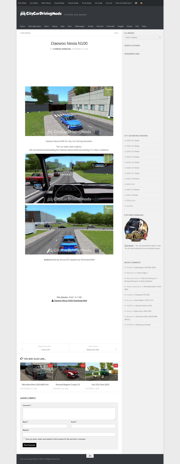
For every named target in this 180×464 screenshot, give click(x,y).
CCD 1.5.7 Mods (132, 173)
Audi (62, 26)
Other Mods (46, 3)
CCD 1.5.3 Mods (132, 151)
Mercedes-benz (34, 26)
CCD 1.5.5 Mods (132, 162)
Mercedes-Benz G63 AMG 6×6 (35, 385)
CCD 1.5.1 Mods (132, 140)
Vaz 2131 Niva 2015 (100, 385)
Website (26, 430)
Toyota (54, 26)
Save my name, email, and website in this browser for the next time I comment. (56, 439)
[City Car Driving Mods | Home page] (41, 13)
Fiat (137, 26)
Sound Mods (59, 3)
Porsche (100, 26)
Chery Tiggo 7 (142, 273)
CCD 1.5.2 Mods (132, 146)
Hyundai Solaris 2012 (143, 306)
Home (22, 26)
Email (74, 422)
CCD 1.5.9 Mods (132, 190)
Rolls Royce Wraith (143, 325)
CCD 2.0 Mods (132, 195)
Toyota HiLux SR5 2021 (142, 311)
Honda (90, 26)
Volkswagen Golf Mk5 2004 (145, 267)
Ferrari (129, 26)
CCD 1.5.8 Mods (132, 179)
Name (25, 422)
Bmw (46, 26)
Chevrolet (110, 26)
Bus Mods (22, 3)
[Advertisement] (69, 69)
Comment (27, 405)
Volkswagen (79, 26)
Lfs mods (98, 3)
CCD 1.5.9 (130, 184)
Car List (109, 3)
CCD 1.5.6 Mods (132, 168)
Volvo (144, 26)
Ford (69, 26)
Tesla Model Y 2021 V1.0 (143, 300)
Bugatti (120, 26)
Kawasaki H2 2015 (142, 295)
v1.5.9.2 (129, 206)
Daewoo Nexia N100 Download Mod (70, 301)
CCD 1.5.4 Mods (132, 157)
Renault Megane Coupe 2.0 (68, 385)
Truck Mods (86, 3)
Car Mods (34, 3)
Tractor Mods (73, 3)
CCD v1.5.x (130, 200)
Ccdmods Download (62, 49)
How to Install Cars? (123, 3)
